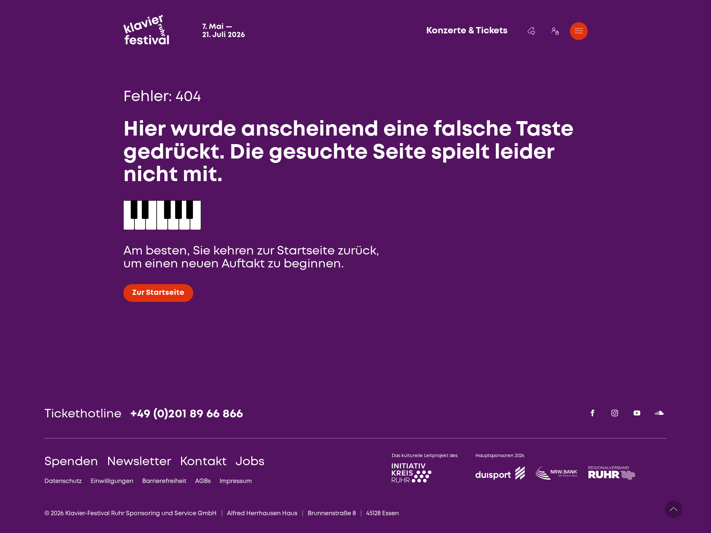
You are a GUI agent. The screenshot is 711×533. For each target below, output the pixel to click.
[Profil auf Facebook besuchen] (592, 413)
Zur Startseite (158, 292)
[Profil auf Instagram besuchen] (614, 413)
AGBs (203, 481)
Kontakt (203, 462)
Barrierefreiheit (164, 481)
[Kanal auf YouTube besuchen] (637, 413)
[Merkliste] (531, 31)
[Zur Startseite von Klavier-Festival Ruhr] (146, 29)
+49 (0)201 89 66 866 (186, 414)
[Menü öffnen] (579, 31)
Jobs (250, 462)
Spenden (71, 462)
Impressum (236, 481)
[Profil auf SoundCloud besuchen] (659, 413)
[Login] (555, 31)
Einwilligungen (112, 481)
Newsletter (139, 462)
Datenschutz (63, 481)
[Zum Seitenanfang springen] (673, 509)
